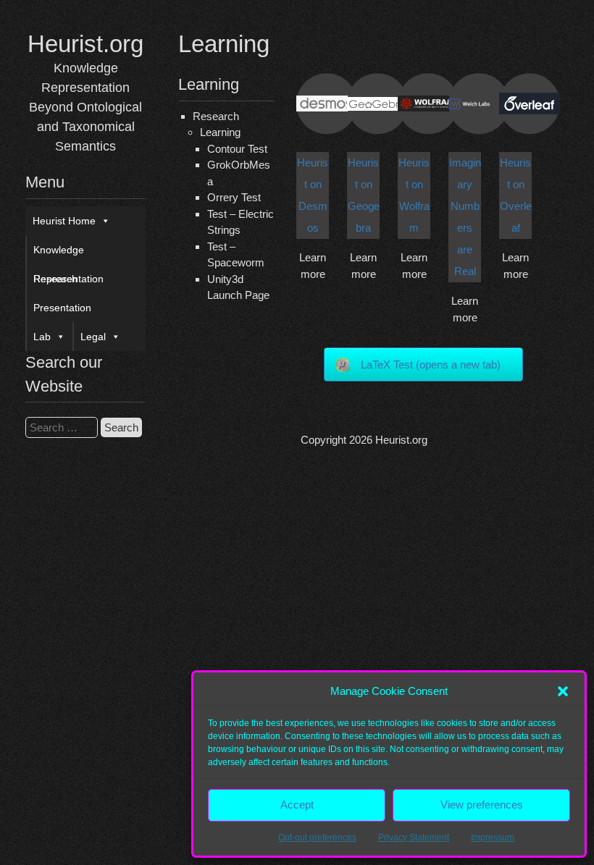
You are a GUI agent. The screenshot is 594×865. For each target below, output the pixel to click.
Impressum (492, 837)
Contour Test (237, 149)
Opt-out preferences (317, 837)
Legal (93, 336)
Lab (42, 336)
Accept (297, 804)
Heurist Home (64, 221)
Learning (220, 132)
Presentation (62, 307)
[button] (563, 691)
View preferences (481, 804)
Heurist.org (85, 43)
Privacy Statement (413, 837)
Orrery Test (234, 197)
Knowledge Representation (68, 254)
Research (55, 278)
